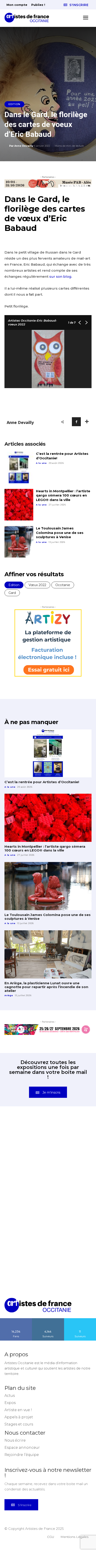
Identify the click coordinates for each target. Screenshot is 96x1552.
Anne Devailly (23, 145)
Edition (14, 104)
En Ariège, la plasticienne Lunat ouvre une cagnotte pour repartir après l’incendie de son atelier (46, 987)
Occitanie (62, 585)
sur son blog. (60, 276)
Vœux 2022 (37, 585)
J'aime (16, 1319)
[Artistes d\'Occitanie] (28, 17)
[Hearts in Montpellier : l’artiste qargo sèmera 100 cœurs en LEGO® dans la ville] (18, 505)
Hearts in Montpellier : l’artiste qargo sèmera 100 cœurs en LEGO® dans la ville (63, 495)
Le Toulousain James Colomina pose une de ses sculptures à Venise (59, 532)
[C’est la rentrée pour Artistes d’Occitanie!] (18, 467)
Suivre (48, 1319)
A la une (41, 463)
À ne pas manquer (31, 722)
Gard (12, 593)
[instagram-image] (26, 1141)
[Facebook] (76, 421)
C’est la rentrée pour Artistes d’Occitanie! (41, 782)
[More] (87, 421)
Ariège (8, 995)
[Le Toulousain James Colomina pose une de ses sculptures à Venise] (18, 542)
